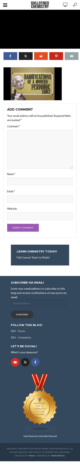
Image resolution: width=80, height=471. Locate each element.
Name (11, 174)
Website (12, 208)
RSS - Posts (18, 331)
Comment (13, 126)
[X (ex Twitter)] (25, 362)
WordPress (58, 455)
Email (11, 191)
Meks (32, 455)
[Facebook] (35, 362)
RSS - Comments (21, 337)
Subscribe (22, 314)
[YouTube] (15, 362)
